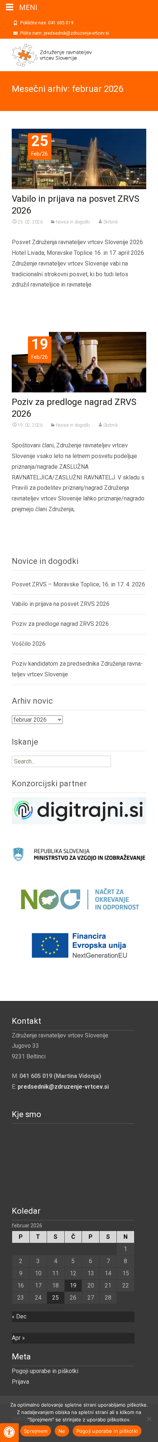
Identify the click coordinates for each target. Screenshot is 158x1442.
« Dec (19, 1316)
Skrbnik (110, 222)
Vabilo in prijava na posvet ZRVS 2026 (60, 603)
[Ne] (148, 1418)
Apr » (18, 1337)
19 (73, 1285)
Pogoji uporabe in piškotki (45, 1371)
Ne (61, 1431)
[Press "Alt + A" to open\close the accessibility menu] (9, 1432)
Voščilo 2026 (29, 643)
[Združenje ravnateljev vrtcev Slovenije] (46, 53)
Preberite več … (34, 299)
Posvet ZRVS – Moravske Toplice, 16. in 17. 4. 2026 (78, 584)
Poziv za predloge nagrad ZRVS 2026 (60, 623)
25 (55, 1297)
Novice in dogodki (73, 222)
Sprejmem (35, 1431)
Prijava (20, 1381)
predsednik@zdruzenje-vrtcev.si (63, 1086)
